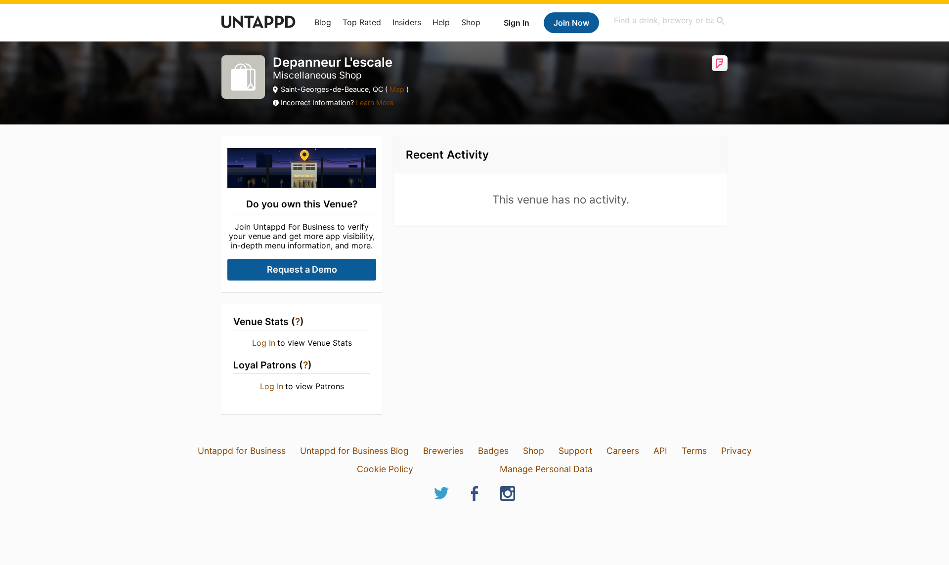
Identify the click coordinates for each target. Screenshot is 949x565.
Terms (694, 450)
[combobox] (670, 20)
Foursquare (720, 63)
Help (441, 22)
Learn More (374, 102)
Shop (470, 22)
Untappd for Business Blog (354, 450)
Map (397, 89)
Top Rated (362, 22)
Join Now (571, 23)
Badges (493, 450)
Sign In (516, 23)
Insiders (406, 22)
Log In (263, 342)
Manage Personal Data (546, 469)
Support (575, 450)
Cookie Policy (385, 469)
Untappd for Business (242, 450)
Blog (322, 22)
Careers (622, 450)
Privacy (736, 450)
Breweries (443, 450)
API (660, 450)
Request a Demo (302, 269)
